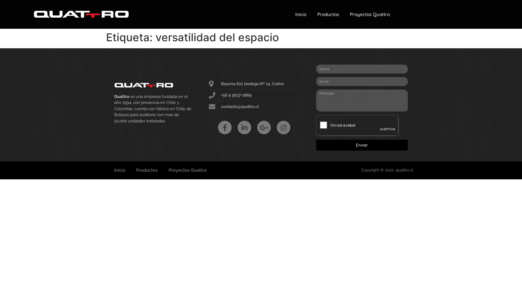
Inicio (300, 14)
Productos (328, 14)
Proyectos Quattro (370, 14)
